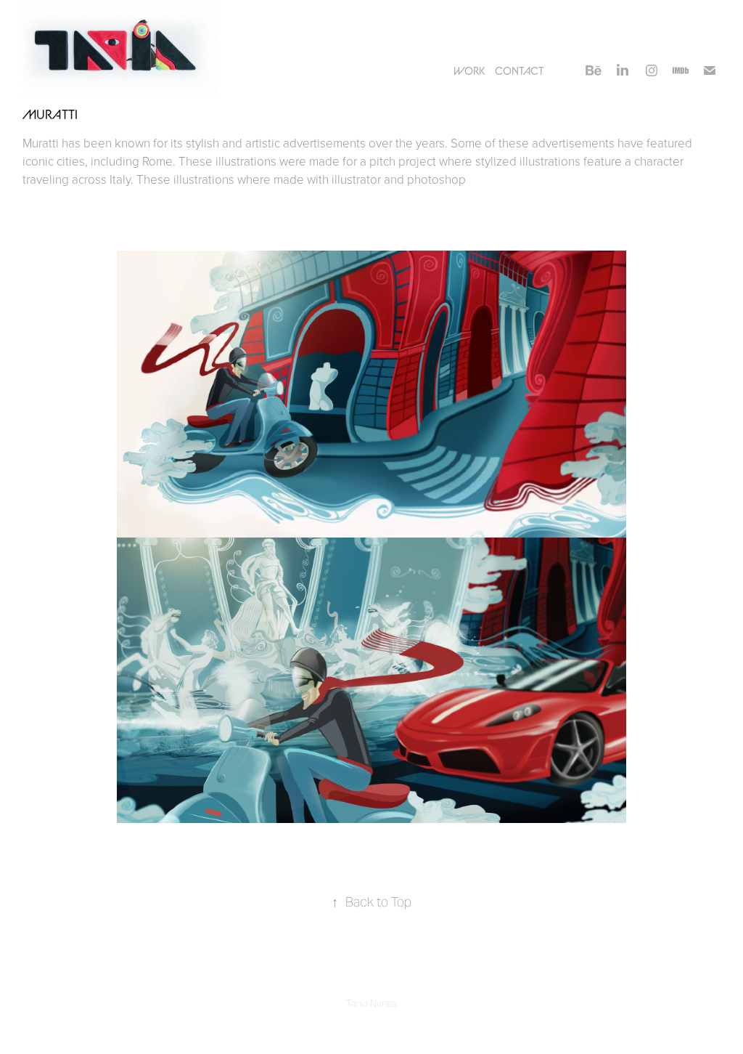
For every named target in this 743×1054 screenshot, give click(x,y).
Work (469, 70)
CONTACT (519, 70)
